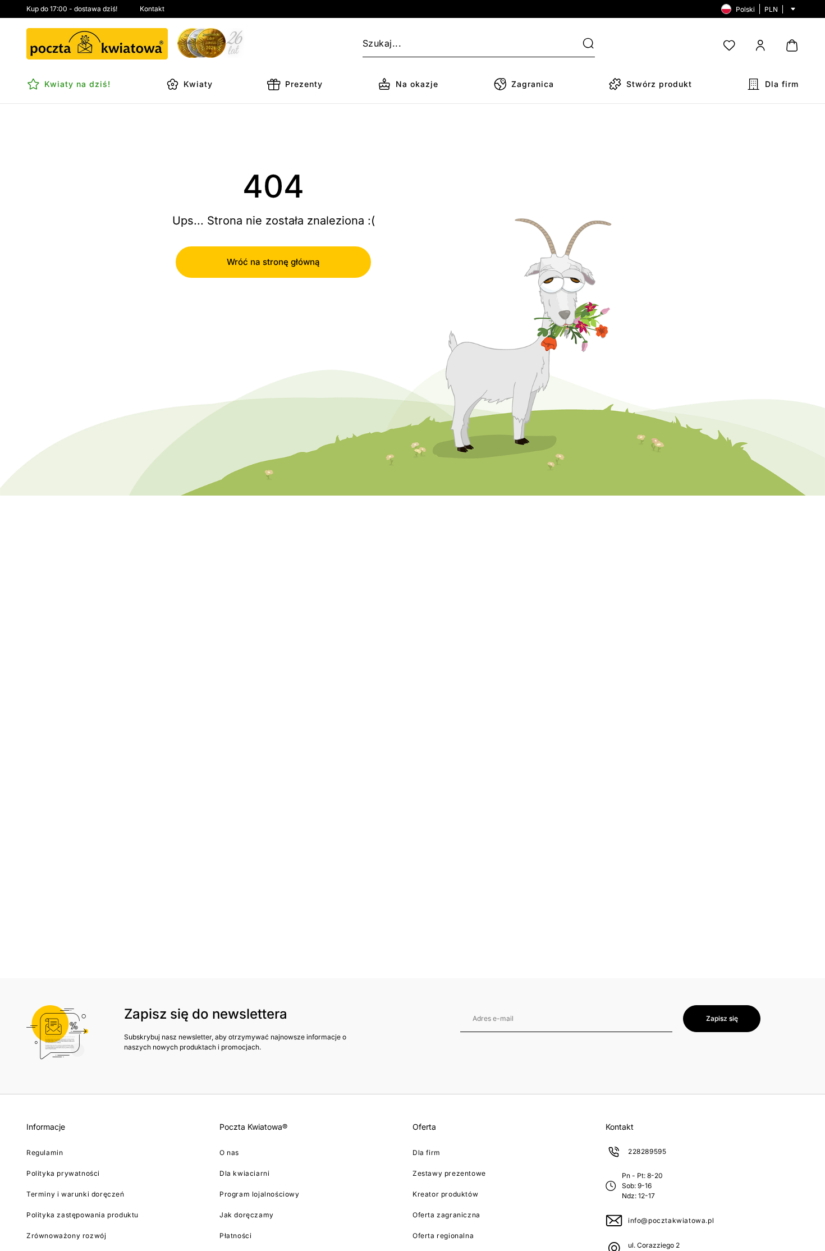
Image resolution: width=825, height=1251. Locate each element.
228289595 (647, 1151)
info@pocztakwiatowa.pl (671, 1220)
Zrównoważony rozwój (66, 1235)
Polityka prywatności (63, 1173)
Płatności (235, 1235)
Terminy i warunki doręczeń (75, 1194)
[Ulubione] (729, 45)
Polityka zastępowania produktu (82, 1215)
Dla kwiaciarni (244, 1173)
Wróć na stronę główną (273, 261)
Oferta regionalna (443, 1235)
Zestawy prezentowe (449, 1173)
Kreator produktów (445, 1194)
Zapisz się (722, 1018)
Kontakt (152, 8)
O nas (229, 1152)
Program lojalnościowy (259, 1194)
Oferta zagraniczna (446, 1215)
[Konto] (760, 45)
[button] (581, 43)
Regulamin (44, 1152)
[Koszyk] (792, 45)
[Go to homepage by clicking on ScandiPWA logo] (97, 43)
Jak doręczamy (246, 1215)
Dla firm (426, 1152)
